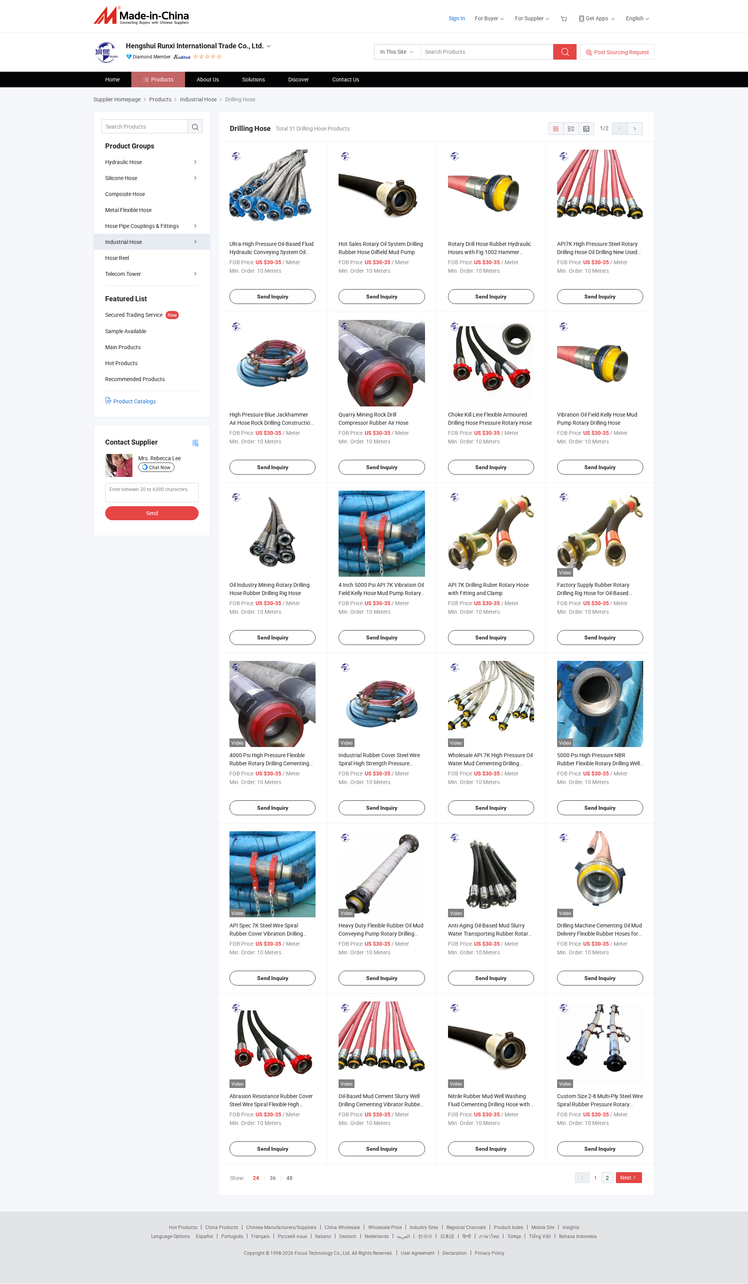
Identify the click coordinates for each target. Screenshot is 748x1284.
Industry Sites (424, 1227)
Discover (298, 79)
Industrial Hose (123, 241)
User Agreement (417, 1253)
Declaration (455, 1253)
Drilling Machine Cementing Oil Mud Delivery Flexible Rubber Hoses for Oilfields (599, 933)
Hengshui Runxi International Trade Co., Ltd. (195, 46)
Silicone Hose (121, 178)
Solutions (253, 79)
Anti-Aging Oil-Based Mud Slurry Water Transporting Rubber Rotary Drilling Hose (489, 933)
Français (260, 1236)
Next (626, 1177)
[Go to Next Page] (635, 128)
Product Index (508, 1227)
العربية (403, 1236)
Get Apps (597, 18)
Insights (571, 1227)
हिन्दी (466, 1236)
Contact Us (345, 79)
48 (289, 1178)
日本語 (447, 1236)
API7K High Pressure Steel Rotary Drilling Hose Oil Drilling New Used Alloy (597, 252)
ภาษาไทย (489, 1236)
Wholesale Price (385, 1227)
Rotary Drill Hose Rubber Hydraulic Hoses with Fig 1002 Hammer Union (489, 252)
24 (256, 1178)
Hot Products (183, 1227)
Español (204, 1236)
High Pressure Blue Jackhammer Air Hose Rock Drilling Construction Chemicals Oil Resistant (271, 422)
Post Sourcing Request (621, 52)
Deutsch (347, 1236)
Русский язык (292, 1236)
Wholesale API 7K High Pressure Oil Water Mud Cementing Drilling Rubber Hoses (490, 763)
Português (232, 1236)
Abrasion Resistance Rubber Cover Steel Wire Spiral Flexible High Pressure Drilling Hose (271, 1104)
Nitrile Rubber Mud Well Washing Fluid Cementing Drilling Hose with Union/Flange (489, 1104)
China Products (221, 1227)
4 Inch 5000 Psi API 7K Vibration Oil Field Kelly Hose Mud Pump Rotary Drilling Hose (381, 593)
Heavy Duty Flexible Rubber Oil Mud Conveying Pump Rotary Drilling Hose (381, 933)
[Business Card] (195, 442)
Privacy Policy (490, 1253)
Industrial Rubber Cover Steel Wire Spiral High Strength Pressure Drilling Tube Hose (379, 763)
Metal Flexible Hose (128, 210)
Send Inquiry (272, 296)
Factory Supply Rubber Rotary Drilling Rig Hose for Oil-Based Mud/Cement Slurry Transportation (599, 593)
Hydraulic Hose (123, 162)
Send (152, 513)
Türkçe (514, 1236)
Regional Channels (466, 1227)
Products (162, 79)
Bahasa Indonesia (578, 1236)
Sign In (457, 18)
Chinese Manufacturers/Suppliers (281, 1227)
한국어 (425, 1236)
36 (273, 1178)
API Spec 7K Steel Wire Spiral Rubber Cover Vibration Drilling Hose (266, 933)
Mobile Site (542, 1227)
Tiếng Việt (540, 1236)
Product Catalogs (134, 401)
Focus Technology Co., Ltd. (323, 1253)
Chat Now (159, 467)
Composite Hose (125, 194)
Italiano (323, 1236)
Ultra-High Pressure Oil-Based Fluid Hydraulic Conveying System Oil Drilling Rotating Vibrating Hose (271, 252)
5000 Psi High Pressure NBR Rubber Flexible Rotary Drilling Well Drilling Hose (598, 763)
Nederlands (377, 1236)
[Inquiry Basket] (565, 18)
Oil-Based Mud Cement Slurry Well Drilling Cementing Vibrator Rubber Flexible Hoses (380, 1104)
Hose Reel (117, 257)
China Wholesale (342, 1227)
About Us (208, 79)
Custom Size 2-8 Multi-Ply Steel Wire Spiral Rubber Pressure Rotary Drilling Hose (600, 1104)
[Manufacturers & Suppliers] (144, 15)
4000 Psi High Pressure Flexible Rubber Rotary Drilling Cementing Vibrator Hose (269, 763)
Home (112, 79)
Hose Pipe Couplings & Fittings (142, 226)
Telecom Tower (123, 273)
